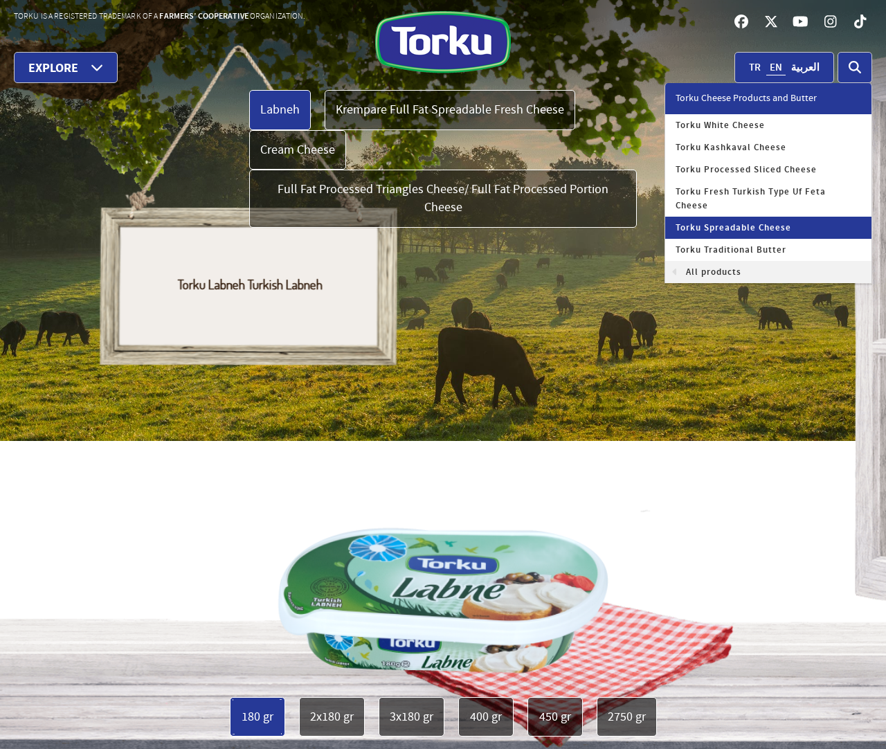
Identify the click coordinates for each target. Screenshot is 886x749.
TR (755, 68)
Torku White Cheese (720, 125)
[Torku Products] (443, 41)
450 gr (555, 717)
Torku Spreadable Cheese (733, 228)
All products (713, 272)
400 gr (486, 717)
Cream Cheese (297, 150)
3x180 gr (411, 717)
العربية (805, 68)
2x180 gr (332, 717)
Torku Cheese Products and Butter (746, 98)
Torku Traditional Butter (731, 250)
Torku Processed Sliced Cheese (746, 169)
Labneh (280, 110)
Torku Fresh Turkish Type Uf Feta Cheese (751, 199)
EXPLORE (53, 68)
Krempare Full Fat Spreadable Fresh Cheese (450, 110)
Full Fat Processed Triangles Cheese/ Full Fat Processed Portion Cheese (443, 198)
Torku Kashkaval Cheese (731, 147)
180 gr (257, 717)
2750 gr (627, 717)
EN (776, 68)
